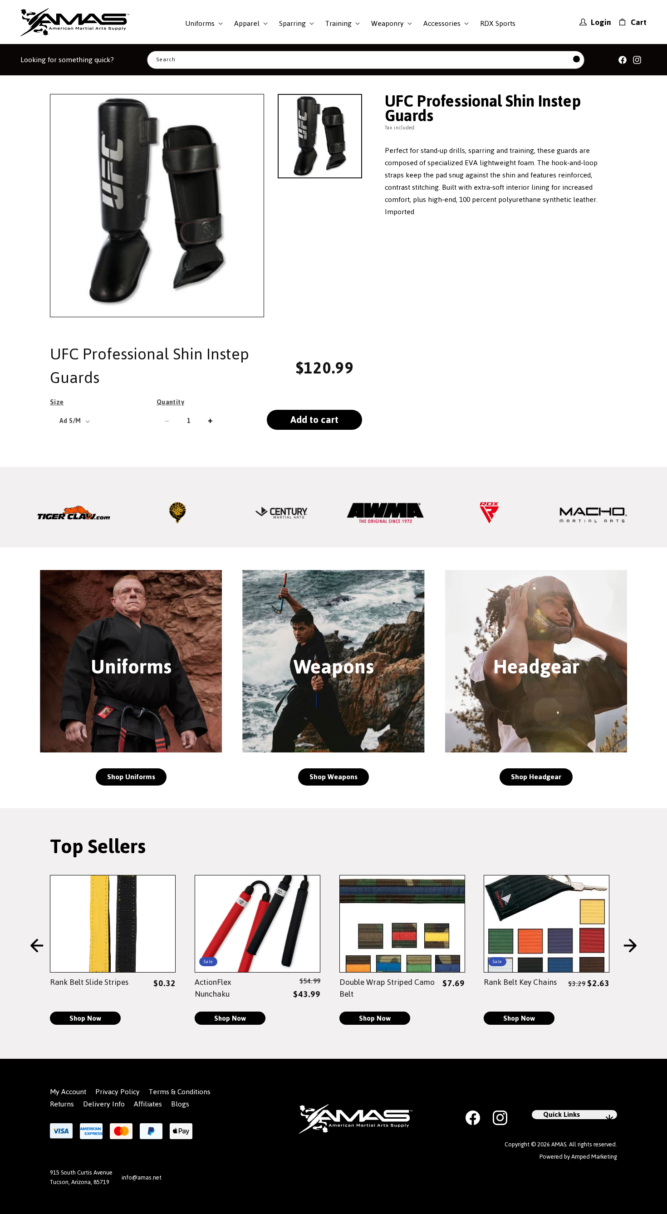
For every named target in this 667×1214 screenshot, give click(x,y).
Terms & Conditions (180, 1092)
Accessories (442, 23)
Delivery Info (104, 1104)
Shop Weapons (333, 777)
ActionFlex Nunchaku (213, 988)
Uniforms (200, 23)
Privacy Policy (117, 1092)
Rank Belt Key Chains (520, 982)
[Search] (576, 59)
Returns (62, 1104)
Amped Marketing (594, 1156)
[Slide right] (630, 946)
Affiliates (148, 1104)
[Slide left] (36, 946)
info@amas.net (142, 1177)
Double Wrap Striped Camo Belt (387, 988)
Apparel (247, 23)
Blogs (180, 1104)
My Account (68, 1092)
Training (338, 23)
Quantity (170, 402)
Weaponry (387, 23)
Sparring (292, 23)
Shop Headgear (536, 777)
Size (57, 402)
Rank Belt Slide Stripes (89, 982)
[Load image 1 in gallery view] (320, 136)
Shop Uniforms (131, 777)
